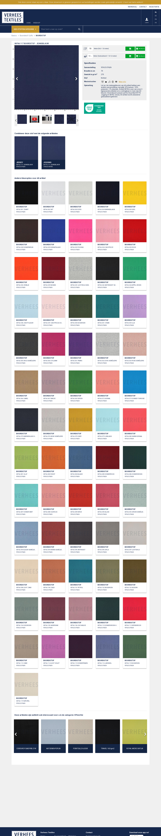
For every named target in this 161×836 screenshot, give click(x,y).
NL (156, 12)
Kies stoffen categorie (24, 29)
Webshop (36, 23)
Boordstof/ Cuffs (26, 36)
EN (156, 19)
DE (156, 16)
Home (28, 23)
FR (156, 23)
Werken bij (132, 7)
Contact (143, 7)
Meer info (122, 82)
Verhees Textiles (13, 17)
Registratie (154, 7)
